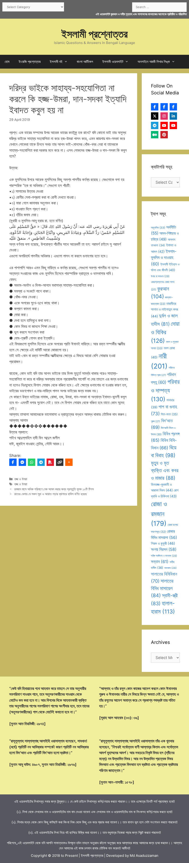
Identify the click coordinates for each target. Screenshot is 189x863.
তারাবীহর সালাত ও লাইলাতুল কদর (164, 309)
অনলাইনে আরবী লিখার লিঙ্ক (154, 61)
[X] (154, 116)
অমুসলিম (158, 227)
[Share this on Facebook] (13, 462)
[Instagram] (164, 116)
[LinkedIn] (173, 116)
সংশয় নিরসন (163, 549)
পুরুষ (155, 421)
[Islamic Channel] (164, 125)
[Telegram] (41, 462)
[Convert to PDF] (50, 462)
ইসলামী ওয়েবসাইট (112, 61)
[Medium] (154, 134)
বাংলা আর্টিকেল (85, 61)
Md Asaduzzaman (144, 855)
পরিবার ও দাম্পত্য (165, 390)
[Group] (173, 106)
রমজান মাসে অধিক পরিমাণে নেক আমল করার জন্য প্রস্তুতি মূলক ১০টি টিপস (54, 489)
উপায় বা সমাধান (160, 276)
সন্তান (159, 561)
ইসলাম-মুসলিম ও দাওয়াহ (163, 257)
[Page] (164, 106)
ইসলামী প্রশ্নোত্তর (95, 34)
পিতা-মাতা (169, 414)
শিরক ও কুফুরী (163, 543)
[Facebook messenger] (22, 462)
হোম (7, 61)
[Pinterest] (164, 134)
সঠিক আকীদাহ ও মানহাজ (164, 555)
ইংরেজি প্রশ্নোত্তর (30, 61)
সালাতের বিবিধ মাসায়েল (162, 588)
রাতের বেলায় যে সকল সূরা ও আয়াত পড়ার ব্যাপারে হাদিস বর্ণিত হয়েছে (50, 494)
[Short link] (59, 462)
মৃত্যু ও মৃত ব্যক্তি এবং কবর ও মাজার (164, 470)
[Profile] (154, 106)
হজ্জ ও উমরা (20, 479)
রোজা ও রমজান (159, 513)
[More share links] (69, 462)
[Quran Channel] (173, 125)
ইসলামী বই (56, 61)
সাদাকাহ (170, 568)
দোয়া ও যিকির (165, 332)
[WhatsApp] (31, 462)
